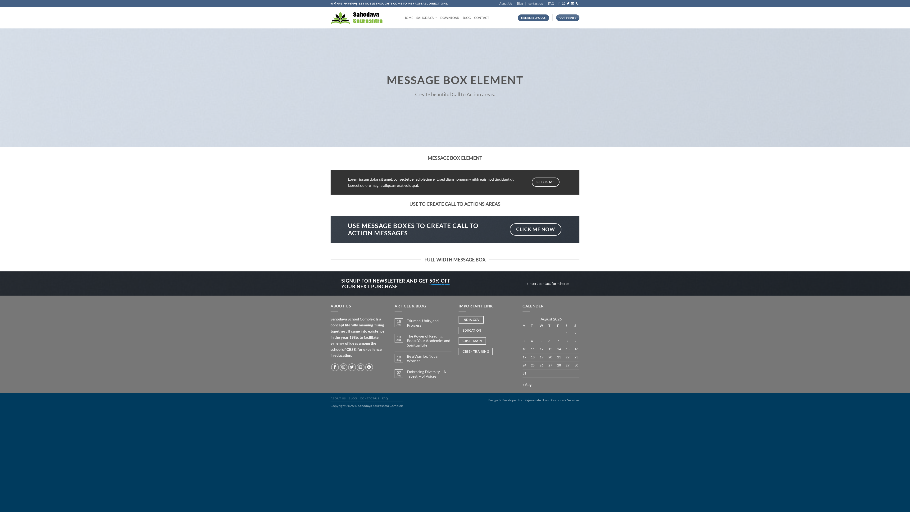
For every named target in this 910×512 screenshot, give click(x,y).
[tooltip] (342, 355)
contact (481, 18)
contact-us (535, 3)
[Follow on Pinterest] (369, 367)
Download (450, 18)
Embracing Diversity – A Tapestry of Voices (426, 373)
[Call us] (577, 3)
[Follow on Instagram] (563, 3)
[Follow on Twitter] (568, 3)
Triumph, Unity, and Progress (423, 322)
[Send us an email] (572, 3)
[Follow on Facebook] (559, 3)
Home (408, 18)
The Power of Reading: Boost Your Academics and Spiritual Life (428, 340)
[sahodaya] (363, 18)
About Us (505, 3)
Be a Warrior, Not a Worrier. (422, 358)
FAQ (551, 3)
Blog (520, 3)
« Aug (527, 384)
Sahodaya (425, 18)
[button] (342, 355)
